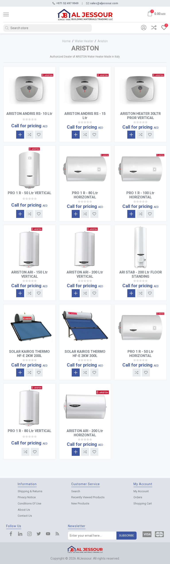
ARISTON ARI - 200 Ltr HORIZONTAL (85, 433)
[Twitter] (39, 534)
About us (24, 509)
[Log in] (143, 28)
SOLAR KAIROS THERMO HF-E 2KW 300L (85, 353)
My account (141, 491)
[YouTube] (48, 534)
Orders (137, 497)
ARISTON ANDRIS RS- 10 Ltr (29, 114)
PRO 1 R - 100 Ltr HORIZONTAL (140, 195)
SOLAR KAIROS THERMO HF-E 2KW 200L (29, 353)
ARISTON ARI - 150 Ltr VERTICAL (29, 274)
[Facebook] (11, 534)
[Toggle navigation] (14, 14)
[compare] (153, 28)
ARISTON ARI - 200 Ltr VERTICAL (85, 274)
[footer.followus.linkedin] (20, 534)
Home (66, 41)
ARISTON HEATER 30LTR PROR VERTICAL (140, 116)
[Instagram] (29, 534)
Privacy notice (27, 497)
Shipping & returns (30, 491)
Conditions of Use (29, 503)
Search (75, 491)
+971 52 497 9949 (67, 3)
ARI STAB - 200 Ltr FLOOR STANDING (140, 274)
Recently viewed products (87, 497)
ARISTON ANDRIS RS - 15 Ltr (85, 116)
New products (80, 503)
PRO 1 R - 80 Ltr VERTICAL (29, 431)
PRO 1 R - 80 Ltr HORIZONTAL (85, 195)
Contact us (25, 515)
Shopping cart (142, 503)
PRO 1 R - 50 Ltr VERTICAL (29, 193)
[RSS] (57, 534)
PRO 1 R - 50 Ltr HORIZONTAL (141, 353)
